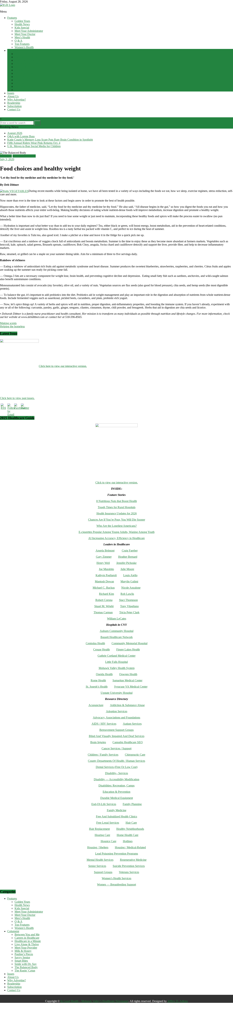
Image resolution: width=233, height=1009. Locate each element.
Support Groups (103, 872)
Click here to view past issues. (17, 398)
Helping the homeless (12, 326)
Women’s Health (24, 47)
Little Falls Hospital (116, 661)
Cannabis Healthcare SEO (127, 742)
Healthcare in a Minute (28, 60)
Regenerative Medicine (133, 859)
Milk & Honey (23, 70)
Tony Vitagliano (129, 606)
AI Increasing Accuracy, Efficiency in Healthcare (116, 538)
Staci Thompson (128, 600)
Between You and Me (27, 53)
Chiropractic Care (135, 754)
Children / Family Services (103, 754)
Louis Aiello (130, 575)
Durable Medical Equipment (116, 797)
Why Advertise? (16, 99)
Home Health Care (127, 835)
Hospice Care (108, 841)
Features (12, 17)
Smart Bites (21, 79)
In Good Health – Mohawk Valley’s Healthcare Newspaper (94, 1001)
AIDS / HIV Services (104, 723)
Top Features (22, 43)
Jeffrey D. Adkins (177, 1001)
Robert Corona (103, 600)
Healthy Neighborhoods (130, 828)
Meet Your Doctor (25, 34)
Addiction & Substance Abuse (127, 705)
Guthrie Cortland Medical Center (116, 655)
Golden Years (22, 21)
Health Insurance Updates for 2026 (116, 513)
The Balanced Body (26, 86)
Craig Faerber (130, 550)
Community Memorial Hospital (129, 643)
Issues (10, 93)
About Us (13, 96)
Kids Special (22, 27)
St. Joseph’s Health (97, 686)
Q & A (18, 40)
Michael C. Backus (104, 587)
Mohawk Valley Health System (117, 668)
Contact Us (13, 109)
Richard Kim (106, 593)
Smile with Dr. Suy (26, 83)
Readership (13, 102)
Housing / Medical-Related (130, 847)
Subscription (14, 106)
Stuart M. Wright (104, 606)
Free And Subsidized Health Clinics (116, 816)
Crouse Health (101, 649)
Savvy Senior (22, 76)
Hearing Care (102, 835)
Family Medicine (116, 810)
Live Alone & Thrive (27, 63)
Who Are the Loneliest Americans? (116, 525)
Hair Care (131, 822)
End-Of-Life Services (103, 804)
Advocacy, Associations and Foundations (116, 717)
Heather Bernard (127, 556)
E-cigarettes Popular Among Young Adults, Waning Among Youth (117, 532)
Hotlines (128, 841)
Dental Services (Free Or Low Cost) (116, 767)
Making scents (8, 323)
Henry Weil (103, 562)
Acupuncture (95, 705)
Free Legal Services (107, 822)
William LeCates (116, 618)
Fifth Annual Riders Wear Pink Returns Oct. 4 (33, 142)
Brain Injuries (98, 742)
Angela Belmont (105, 550)
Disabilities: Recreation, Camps (116, 785)
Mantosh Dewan (104, 581)
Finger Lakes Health (128, 649)
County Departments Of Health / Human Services (116, 760)
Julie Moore (127, 569)
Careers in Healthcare (27, 57)
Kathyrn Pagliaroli (106, 575)
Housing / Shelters (97, 847)
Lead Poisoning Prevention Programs (116, 853)
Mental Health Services (100, 859)
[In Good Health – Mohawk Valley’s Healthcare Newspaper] (2, 8)
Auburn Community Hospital (116, 630)
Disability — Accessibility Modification (116, 779)
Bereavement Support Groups (116, 729)
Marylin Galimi (129, 581)
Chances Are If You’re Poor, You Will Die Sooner (116, 519)
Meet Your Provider (26, 66)
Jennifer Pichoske (126, 562)
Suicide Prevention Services (129, 865)
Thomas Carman (103, 612)
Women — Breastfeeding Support (116, 884)
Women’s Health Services (116, 878)
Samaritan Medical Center (127, 680)
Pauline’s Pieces (24, 73)
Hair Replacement (99, 828)
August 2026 (14, 133)
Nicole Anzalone (131, 587)
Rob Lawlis (127, 593)
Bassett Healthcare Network (116, 637)
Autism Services (132, 723)
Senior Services (97, 865)
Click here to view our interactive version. (63, 365)
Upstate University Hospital (117, 692)
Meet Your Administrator (29, 30)
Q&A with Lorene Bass (21, 136)
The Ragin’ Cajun (25, 89)
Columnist (13, 50)
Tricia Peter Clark (129, 612)
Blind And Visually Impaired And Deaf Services (116, 736)
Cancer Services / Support (116, 748)
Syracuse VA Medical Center (130, 686)
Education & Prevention (116, 791)
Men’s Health (22, 37)
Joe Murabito (106, 569)
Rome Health (98, 680)
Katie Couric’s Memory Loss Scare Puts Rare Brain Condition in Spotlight (50, 139)
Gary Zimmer (104, 556)
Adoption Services (116, 711)
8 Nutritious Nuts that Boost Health (116, 501)
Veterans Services (129, 872)
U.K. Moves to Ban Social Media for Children (34, 146)
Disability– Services (116, 773)
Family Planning (132, 804)
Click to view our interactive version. (116, 482)
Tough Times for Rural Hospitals (116, 507)
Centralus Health (95, 643)
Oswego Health (128, 674)
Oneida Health (104, 674)
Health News (22, 24)
